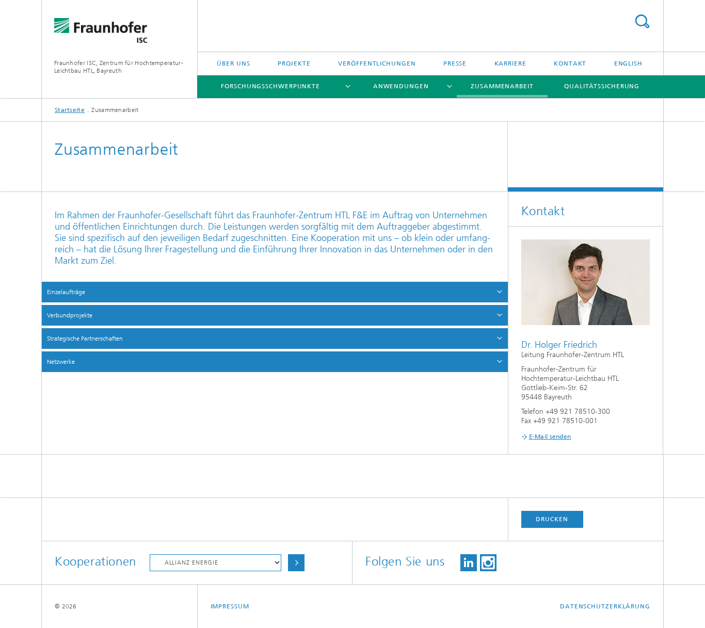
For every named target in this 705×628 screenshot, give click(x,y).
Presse (455, 63)
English (628, 63)
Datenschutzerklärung (605, 606)
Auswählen (296, 562)
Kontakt (570, 63)
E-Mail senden (550, 436)
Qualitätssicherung (601, 86)
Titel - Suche (642, 21)
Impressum (230, 606)
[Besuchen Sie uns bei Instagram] (488, 562)
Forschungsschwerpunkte (270, 86)
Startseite (70, 110)
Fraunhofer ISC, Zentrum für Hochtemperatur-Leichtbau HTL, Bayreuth (118, 66)
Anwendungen (401, 86)
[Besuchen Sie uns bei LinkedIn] (468, 562)
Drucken (552, 519)
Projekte (294, 63)
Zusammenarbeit (502, 86)
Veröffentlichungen (376, 63)
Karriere (510, 63)
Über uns (233, 63)
